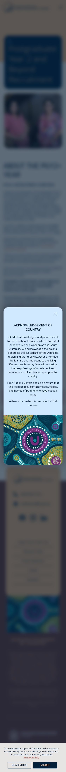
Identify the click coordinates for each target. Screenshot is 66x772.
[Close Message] (55, 314)
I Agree (45, 765)
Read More (19, 765)
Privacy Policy (31, 757)
